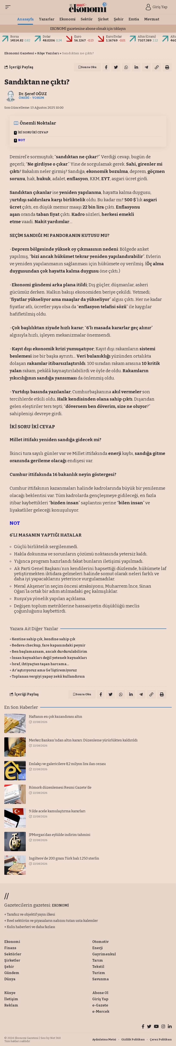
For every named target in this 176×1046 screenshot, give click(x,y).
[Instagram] (163, 1027)
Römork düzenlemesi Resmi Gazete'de (60, 787)
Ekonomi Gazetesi (19, 53)
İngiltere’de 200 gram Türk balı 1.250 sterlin (64, 858)
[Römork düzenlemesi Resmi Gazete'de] (15, 794)
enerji (114, 453)
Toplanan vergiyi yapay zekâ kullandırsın (48, 676)
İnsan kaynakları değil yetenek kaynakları (49, 658)
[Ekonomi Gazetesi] (88, 7)
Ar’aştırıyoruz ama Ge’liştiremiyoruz (44, 670)
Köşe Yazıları (48, 53)
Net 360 (55, 1038)
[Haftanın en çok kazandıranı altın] (15, 723)
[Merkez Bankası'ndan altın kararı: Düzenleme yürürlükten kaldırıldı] (15, 747)
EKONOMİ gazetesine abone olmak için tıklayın (88, 29)
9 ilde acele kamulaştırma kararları (57, 811)
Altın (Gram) (147, 36)
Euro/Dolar (114, 36)
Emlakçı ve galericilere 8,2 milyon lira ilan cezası (67, 764)
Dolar (47, 36)
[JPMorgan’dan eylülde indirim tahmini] (15, 841)
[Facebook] (143, 1027)
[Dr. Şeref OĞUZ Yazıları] (10, 95)
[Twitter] (149, 1027)
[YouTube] (156, 1027)
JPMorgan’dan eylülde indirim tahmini (59, 835)
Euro (77, 36)
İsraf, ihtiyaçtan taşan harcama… (40, 664)
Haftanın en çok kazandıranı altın (55, 717)
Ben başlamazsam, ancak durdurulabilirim (49, 652)
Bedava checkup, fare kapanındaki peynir (48, 645)
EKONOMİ (60, 905)
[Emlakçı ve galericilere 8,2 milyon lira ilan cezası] (15, 770)
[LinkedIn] (170, 1027)
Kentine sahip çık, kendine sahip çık (43, 639)
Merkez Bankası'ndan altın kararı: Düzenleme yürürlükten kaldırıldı (83, 740)
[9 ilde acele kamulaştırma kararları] (15, 818)
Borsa (14, 36)
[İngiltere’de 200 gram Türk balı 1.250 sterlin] (15, 865)
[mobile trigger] (9, 7)
